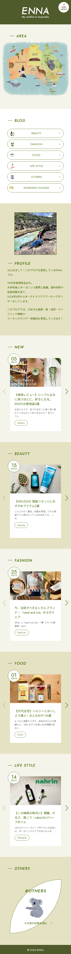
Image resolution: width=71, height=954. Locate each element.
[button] (66, 392)
